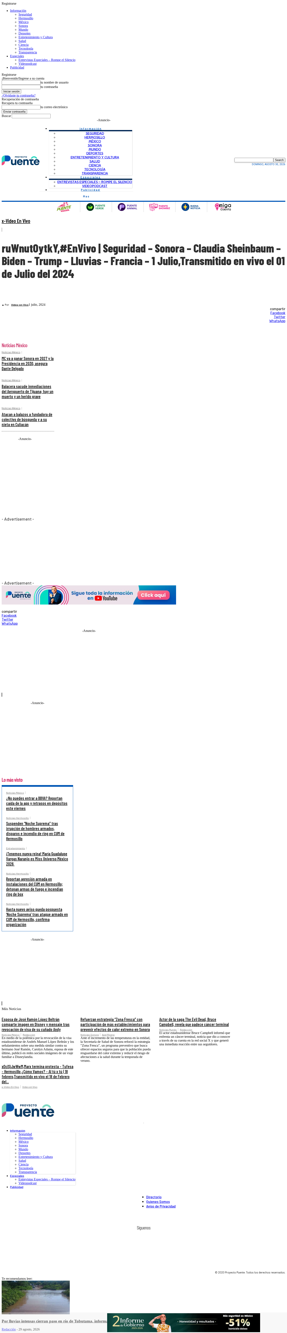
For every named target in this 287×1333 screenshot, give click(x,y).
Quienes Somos (158, 1201)
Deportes (24, 33)
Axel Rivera (108, 1034)
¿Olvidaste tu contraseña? (19, 95)
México (23, 22)
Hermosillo (25, 18)
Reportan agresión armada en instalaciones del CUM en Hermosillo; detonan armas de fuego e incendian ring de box (34, 886)
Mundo (23, 29)
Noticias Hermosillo (17, 818)
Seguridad (25, 14)
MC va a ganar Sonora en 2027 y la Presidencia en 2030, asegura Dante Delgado (28, 363)
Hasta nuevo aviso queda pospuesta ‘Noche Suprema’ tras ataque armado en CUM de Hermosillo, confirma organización (37, 917)
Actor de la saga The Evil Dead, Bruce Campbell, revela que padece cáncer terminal (194, 1022)
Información (18, 10)
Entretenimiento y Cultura (35, 37)
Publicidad (17, 67)
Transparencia (27, 52)
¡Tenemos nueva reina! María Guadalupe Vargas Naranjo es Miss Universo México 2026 (37, 858)
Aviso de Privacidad (161, 1206)
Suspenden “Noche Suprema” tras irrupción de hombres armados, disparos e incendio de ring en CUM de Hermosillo (35, 831)
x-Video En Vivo (16, 221)
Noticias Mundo (168, 1029)
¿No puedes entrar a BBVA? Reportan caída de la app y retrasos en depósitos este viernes (36, 803)
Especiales (17, 56)
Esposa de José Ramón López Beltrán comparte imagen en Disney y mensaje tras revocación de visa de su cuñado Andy (36, 1024)
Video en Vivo (20, 304)
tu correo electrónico (54, 107)
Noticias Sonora (89, 1034)
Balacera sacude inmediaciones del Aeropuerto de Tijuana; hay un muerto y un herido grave (27, 391)
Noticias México (11, 352)
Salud (22, 41)
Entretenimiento (15, 848)
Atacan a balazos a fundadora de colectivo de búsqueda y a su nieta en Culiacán (27, 419)
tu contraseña (49, 87)
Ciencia (23, 45)
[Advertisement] (89, 550)
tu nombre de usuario (54, 82)
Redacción (29, 1034)
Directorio (154, 1197)
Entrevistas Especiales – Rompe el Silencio (46, 60)
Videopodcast (27, 63)
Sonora (23, 26)
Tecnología (25, 48)
